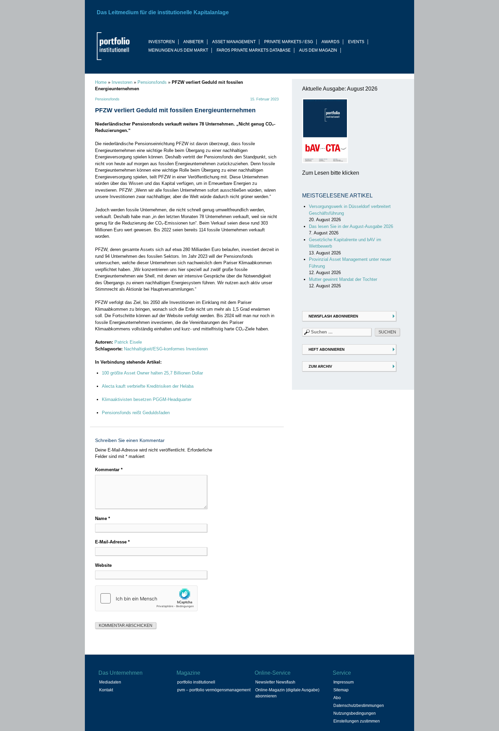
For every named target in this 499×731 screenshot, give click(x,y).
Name (102, 518)
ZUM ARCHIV (320, 366)
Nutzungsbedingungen (354, 713)
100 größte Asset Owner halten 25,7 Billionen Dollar (152, 373)
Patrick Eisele (128, 342)
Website (103, 565)
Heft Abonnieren (327, 349)
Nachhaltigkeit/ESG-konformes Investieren (166, 348)
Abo (337, 697)
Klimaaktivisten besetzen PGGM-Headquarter (146, 399)
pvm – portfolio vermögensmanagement (214, 690)
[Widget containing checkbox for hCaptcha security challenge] (146, 598)
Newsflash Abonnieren (333, 316)
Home (101, 82)
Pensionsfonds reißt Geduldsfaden (136, 412)
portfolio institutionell (196, 682)
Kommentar (109, 469)
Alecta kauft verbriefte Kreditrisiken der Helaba (147, 386)
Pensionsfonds (152, 82)
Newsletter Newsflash (275, 682)
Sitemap (341, 690)
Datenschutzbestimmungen (358, 705)
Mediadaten (110, 682)
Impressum (343, 682)
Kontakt (106, 690)
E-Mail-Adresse (112, 541)
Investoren (122, 82)
